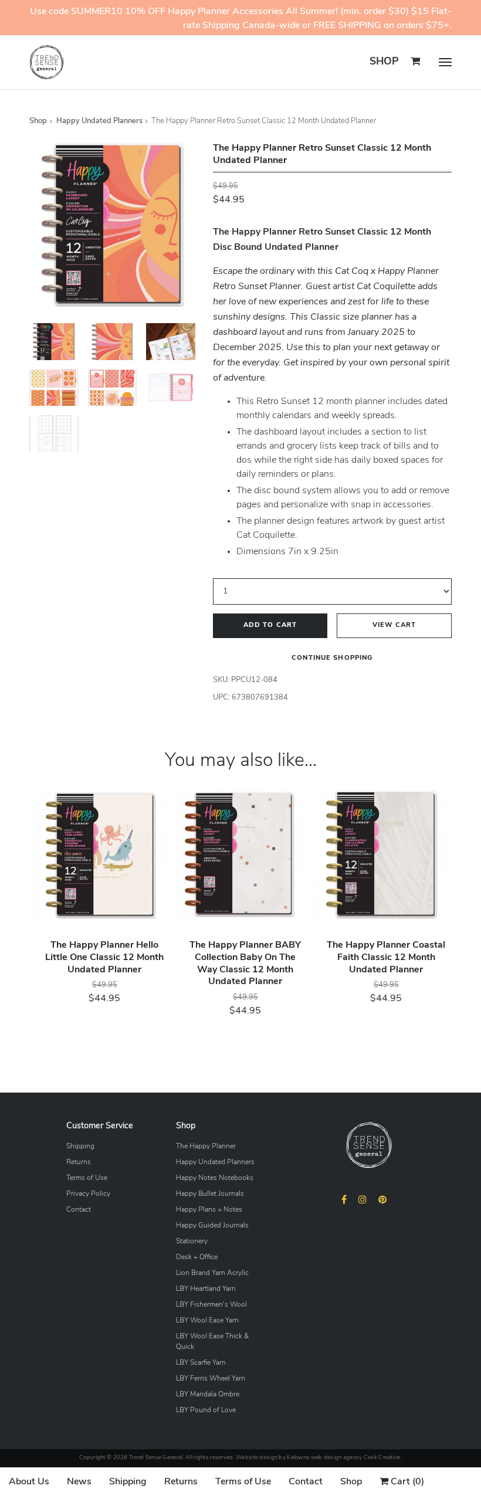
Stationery (192, 1241)
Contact (78, 1209)
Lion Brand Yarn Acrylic (212, 1273)
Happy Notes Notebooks (214, 1178)
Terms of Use (86, 1178)
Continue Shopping (332, 658)
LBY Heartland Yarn (206, 1289)
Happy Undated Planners (99, 121)
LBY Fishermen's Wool (211, 1304)
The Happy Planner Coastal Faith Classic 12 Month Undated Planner (386, 958)
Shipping (80, 1146)
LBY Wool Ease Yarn (207, 1320)
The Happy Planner (206, 1146)
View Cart (394, 625)
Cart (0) (406, 1482)
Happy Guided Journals (212, 1225)
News (79, 1482)
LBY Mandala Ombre (207, 1394)
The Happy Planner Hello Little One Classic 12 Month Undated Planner (104, 958)
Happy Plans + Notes (209, 1209)
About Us (29, 1482)
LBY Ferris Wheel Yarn (210, 1378)
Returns (78, 1162)
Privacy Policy (88, 1194)
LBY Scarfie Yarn (201, 1362)
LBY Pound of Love (206, 1410)
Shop (384, 62)
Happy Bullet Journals (210, 1194)
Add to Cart (270, 625)
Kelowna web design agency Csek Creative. (344, 1457)
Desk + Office (197, 1257)
